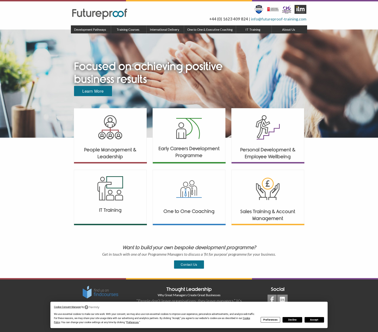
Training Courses (128, 29)
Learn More (93, 91)
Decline (292, 319)
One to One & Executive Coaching (210, 29)
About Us (288, 29)
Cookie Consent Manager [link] (67, 307)
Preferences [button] (132, 322)
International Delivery (164, 29)
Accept (314, 319)
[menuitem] (91, 29)
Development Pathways (90, 29)
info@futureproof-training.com (278, 19)
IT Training (253, 29)
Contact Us (189, 264)
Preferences (270, 319)
